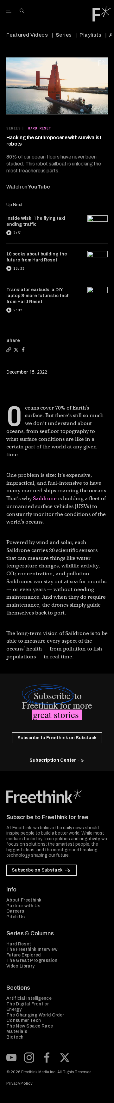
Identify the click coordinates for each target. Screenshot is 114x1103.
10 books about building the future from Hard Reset (36, 257)
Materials (16, 1031)
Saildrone (45, 498)
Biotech (14, 1037)
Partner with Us (23, 905)
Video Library (20, 966)
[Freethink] (101, 13)
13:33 (18, 268)
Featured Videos (27, 35)
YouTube (39, 186)
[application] (57, 85)
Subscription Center (52, 760)
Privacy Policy (19, 1083)
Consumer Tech (23, 1020)
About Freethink (23, 900)
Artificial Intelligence (29, 998)
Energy (14, 1009)
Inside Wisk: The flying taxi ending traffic (35, 221)
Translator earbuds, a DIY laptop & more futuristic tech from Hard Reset (38, 295)
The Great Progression (31, 960)
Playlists (90, 35)
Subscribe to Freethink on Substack (57, 737)
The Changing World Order (35, 1015)
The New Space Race (29, 1026)
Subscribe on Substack (37, 870)
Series (64, 35)
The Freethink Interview (31, 949)
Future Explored (23, 955)
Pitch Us (15, 916)
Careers (15, 911)
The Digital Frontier (27, 1004)
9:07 (17, 310)
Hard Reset (39, 128)
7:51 (17, 233)
